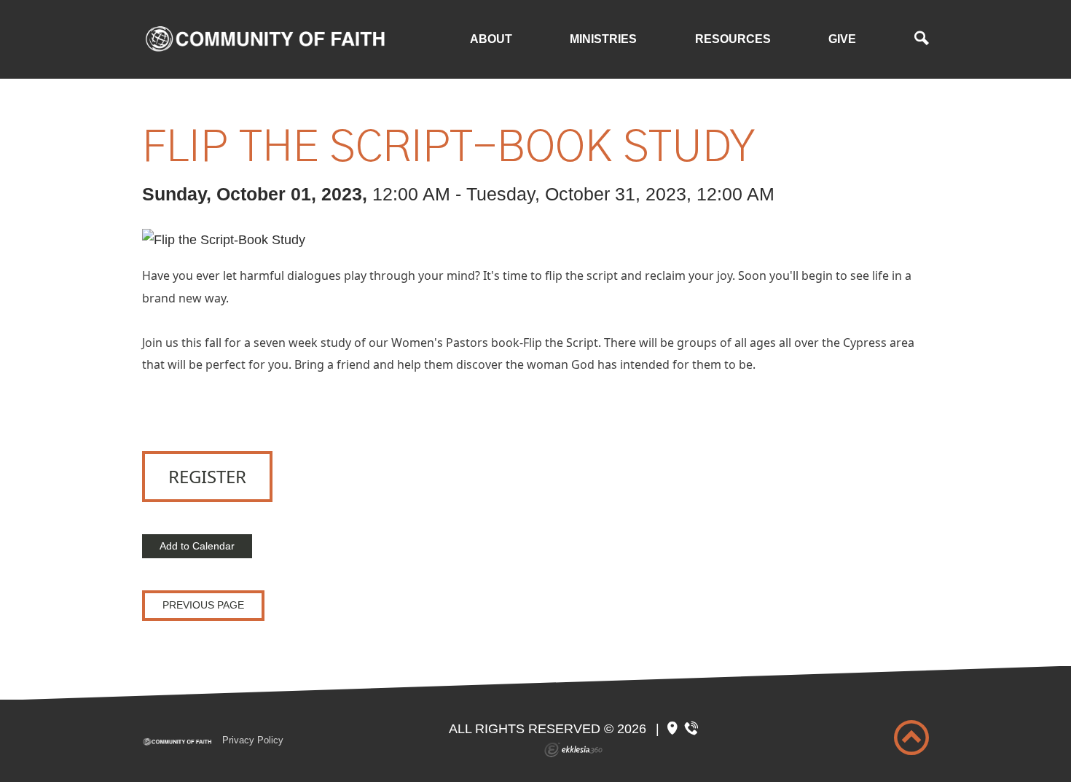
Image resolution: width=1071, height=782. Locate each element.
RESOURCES (733, 39)
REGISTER (207, 476)
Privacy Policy (252, 740)
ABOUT (491, 39)
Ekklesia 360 (573, 750)
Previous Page (203, 605)
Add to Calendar (197, 546)
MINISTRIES (603, 39)
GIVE (842, 39)
